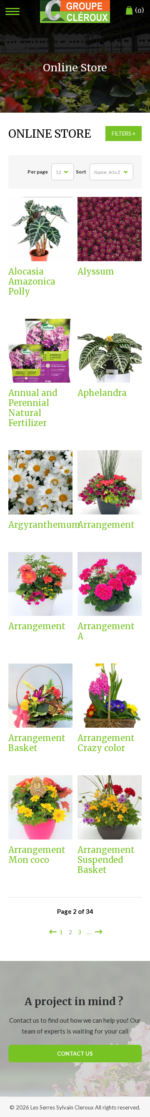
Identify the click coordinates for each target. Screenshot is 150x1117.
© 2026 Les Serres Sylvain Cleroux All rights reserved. (75, 1107)
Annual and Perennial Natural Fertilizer (32, 408)
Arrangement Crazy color (106, 743)
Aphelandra (102, 393)
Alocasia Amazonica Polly (31, 282)
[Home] (75, 11)
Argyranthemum (40, 525)
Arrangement (106, 525)
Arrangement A (106, 631)
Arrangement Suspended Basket (106, 860)
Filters (121, 133)
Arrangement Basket (36, 743)
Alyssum (96, 272)
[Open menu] (12, 11)
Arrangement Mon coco (36, 855)
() (139, 10)
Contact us (75, 1053)
